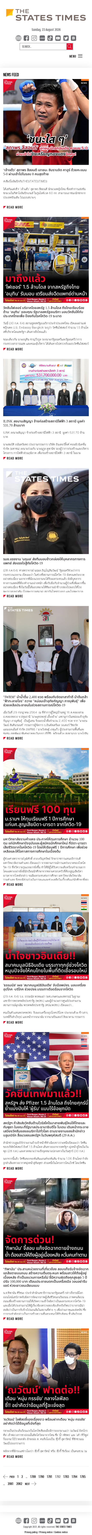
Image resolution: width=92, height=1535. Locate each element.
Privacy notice (46, 1532)
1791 (49, 1476)
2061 (10, 1483)
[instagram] (35, 37)
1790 (41, 1476)
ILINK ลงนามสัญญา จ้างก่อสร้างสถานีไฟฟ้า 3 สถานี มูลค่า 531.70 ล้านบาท (44, 423)
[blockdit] (72, 37)
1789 (33, 1476)
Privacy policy (31, 1532)
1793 (66, 1476)
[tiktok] (51, 37)
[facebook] (27, 37)
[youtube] (58, 37)
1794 (74, 1476)
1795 (83, 1476)
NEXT (27, 1484)
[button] (76, 56)
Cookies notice (61, 1532)
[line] (43, 37)
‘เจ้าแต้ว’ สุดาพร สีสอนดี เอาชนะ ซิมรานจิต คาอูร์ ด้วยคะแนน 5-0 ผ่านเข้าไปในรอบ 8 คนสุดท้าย (45, 172)
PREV (12, 1477)
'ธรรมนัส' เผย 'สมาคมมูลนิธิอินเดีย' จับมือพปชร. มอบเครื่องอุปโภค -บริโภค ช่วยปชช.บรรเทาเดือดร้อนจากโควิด (44, 987)
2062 (19, 1483)
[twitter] (66, 37)
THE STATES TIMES (64, 1526)
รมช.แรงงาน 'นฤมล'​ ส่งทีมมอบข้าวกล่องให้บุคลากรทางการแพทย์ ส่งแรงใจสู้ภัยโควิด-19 (44, 561)
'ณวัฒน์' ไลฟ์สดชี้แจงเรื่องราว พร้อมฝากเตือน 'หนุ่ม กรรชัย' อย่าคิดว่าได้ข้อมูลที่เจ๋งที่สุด (44, 1421)
